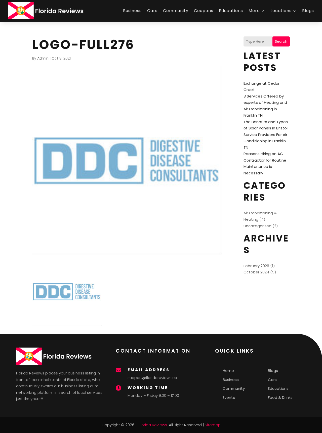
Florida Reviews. (153, 424)
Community (175, 11)
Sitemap (213, 424)
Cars (152, 11)
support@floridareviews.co (152, 377)
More (254, 11)
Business (132, 11)
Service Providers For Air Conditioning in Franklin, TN (265, 141)
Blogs (308, 11)
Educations (231, 11)
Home (228, 370)
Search (281, 41)
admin (43, 58)
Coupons (203, 11)
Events (229, 397)
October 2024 (256, 272)
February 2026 (256, 265)
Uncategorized (257, 225)
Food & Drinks (280, 397)
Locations (281, 11)
